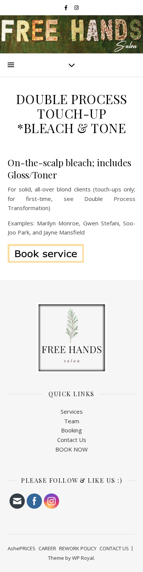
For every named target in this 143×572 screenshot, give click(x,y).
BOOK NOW (71, 449)
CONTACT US (114, 548)
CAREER (47, 548)
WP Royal (83, 557)
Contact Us (71, 439)
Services (72, 411)
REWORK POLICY (77, 548)
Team (71, 421)
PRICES (27, 548)
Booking (71, 430)
